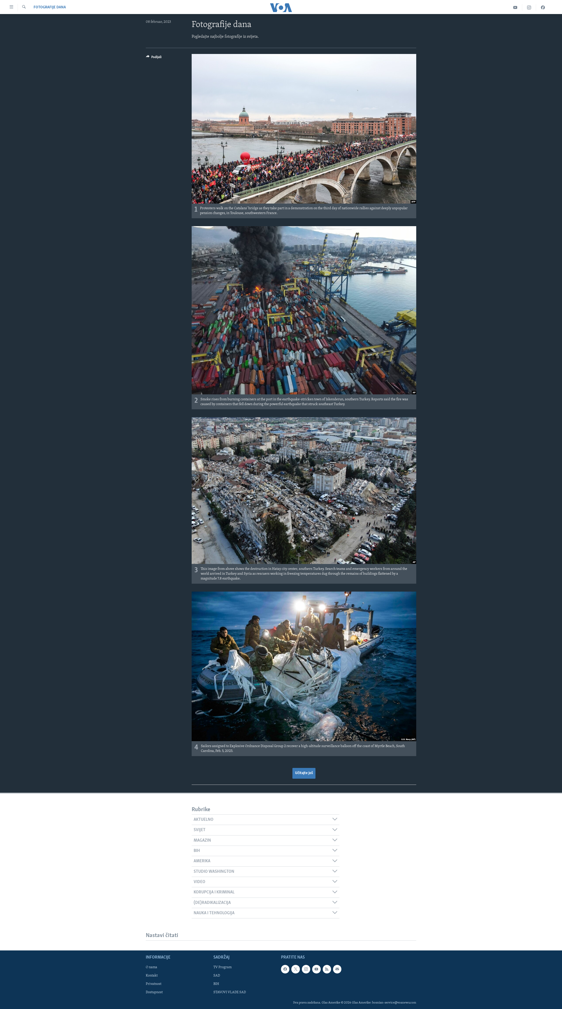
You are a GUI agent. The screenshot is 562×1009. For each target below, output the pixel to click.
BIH (216, 984)
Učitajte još (304, 773)
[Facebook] (543, 7)
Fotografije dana (50, 7)
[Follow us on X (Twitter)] (295, 969)
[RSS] (327, 969)
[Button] (154, 58)
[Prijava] (337, 969)
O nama (151, 967)
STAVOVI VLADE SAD (229, 992)
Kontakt (152, 976)
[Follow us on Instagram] (306, 969)
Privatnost (153, 984)
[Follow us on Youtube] (316, 969)
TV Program (222, 967)
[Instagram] (529, 7)
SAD (216, 976)
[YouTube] (515, 7)
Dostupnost (154, 992)
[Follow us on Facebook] (285, 969)
